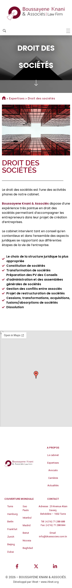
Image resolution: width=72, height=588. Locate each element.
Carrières (53, 478)
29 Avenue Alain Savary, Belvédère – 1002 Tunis (54, 510)
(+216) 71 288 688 (55, 521)
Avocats (53, 470)
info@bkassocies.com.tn (53, 536)
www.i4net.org (50, 581)
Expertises (17, 98)
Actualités (53, 485)
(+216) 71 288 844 (55, 525)
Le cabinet (53, 455)
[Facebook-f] (17, 566)
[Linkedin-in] (55, 566)
